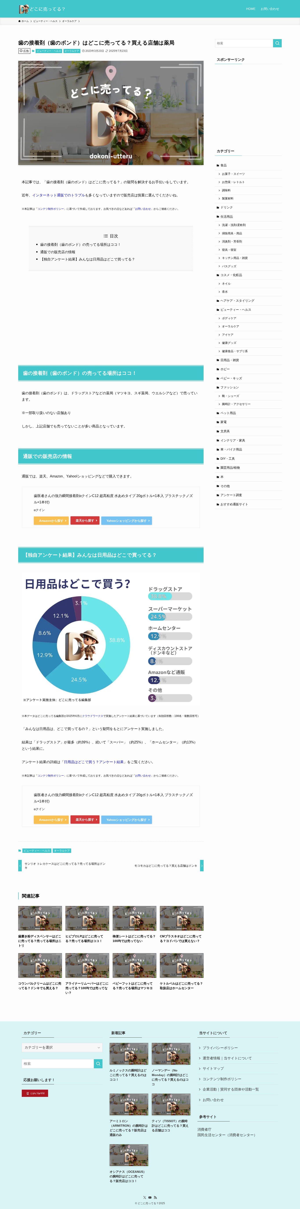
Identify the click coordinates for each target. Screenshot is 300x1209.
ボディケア (229, 318)
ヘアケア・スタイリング (237, 300)
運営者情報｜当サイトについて (227, 1058)
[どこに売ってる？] (41, 9)
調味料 (226, 190)
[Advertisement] (111, 315)
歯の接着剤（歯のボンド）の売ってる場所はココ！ (80, 244)
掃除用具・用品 (232, 233)
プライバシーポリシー (220, 1048)
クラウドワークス (92, 716)
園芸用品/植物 (230, 467)
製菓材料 (227, 198)
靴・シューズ (230, 396)
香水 (225, 291)
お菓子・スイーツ (233, 174)
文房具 (225, 431)
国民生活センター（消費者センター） (227, 1135)
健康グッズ (229, 342)
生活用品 (226, 216)
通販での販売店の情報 (57, 252)
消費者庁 (204, 1129)
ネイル (226, 283)
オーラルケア (72, 51)
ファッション (229, 387)
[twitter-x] (145, 1198)
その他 (225, 486)
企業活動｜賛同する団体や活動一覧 (231, 1089)
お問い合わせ (143, 208)
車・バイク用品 (231, 449)
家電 (223, 422)
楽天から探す (85, 520)
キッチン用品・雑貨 (235, 258)
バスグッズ (229, 266)
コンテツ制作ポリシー (51, 208)
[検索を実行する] (277, 43)
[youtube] (150, 1198)
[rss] (155, 1198)
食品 (223, 165)
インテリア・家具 (232, 440)
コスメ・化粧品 (231, 275)
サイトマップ (213, 1068)
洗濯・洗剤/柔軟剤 (234, 225)
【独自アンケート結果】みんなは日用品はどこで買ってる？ (87, 259)
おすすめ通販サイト (234, 504)
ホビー (225, 369)
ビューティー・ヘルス (49, 51)
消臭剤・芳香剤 (232, 241)
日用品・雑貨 (229, 360)
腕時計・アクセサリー (236, 404)
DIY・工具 (227, 458)
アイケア (227, 334)
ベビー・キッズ (231, 378)
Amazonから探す (51, 520)
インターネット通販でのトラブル (58, 195)
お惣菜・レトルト (233, 182)
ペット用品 (228, 413)
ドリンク (226, 207)
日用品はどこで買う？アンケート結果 (94, 762)
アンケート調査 (231, 495)
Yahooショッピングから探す (127, 520)
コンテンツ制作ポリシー (222, 1079)
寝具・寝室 (229, 249)
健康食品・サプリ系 (235, 351)
